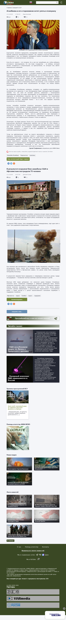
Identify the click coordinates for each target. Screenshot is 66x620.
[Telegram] (11, 163)
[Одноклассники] (14, 163)
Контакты (45, 547)
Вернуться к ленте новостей (33, 550)
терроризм (37, 295)
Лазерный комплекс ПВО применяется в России (18, 378)
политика (32, 155)
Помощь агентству (31, 547)
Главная (9, 7)
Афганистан (10, 295)
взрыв (18, 295)
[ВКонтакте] (8, 163)
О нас (19, 547)
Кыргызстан (24, 155)
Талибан (24, 295)
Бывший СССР (17, 7)
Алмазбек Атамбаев (13, 155)
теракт (30, 295)
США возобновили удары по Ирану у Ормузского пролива (18, 349)
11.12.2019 (13, 14)
